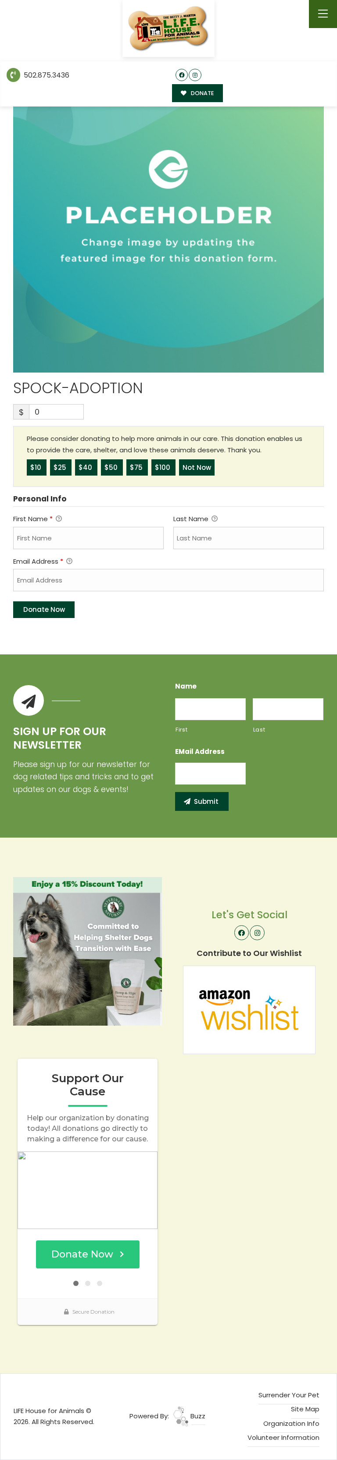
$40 (86, 467)
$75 (137, 467)
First (181, 729)
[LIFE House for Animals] (168, 29)
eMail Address (200, 751)
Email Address (38, 561)
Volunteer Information (283, 1437)
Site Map (305, 1409)
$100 (163, 467)
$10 (36, 467)
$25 (61, 467)
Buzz (197, 1416)
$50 (111, 467)
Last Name (191, 518)
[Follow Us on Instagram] (195, 75)
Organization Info (291, 1423)
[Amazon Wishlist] (249, 1009)
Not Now (197, 467)
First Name (33, 518)
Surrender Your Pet (288, 1395)
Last (259, 729)
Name (186, 686)
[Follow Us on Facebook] (182, 75)
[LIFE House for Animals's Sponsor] (87, 951)
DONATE (202, 93)
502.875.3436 (45, 75)
